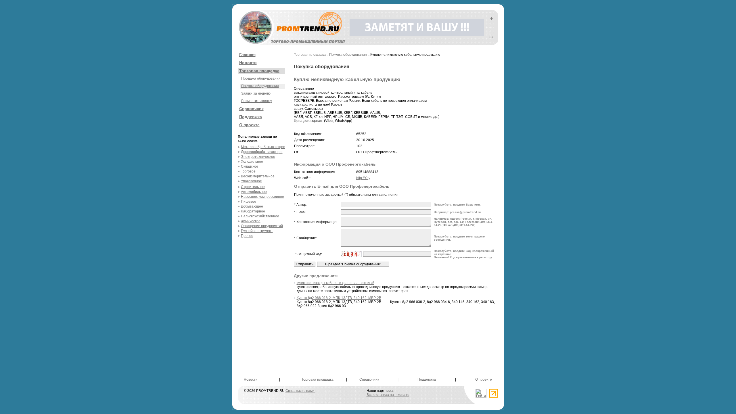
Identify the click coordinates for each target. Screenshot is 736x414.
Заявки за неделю (256, 93)
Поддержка (250, 116)
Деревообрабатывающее (262, 152)
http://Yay (363, 178)
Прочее (247, 236)
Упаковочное (251, 181)
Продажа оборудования (261, 78)
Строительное (253, 187)
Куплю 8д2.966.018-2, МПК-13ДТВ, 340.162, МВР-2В (339, 298)
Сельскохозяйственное (260, 216)
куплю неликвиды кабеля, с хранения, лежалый (335, 283)
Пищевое (248, 202)
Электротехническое (258, 157)
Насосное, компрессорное (262, 197)
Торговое (248, 171)
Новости (248, 62)
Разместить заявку (256, 101)
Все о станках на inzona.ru (388, 395)
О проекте (249, 124)
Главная (247, 54)
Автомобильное (254, 192)
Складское (249, 166)
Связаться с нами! (300, 391)
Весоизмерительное (258, 176)
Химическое (250, 221)
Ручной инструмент (257, 231)
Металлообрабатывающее (263, 147)
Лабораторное (253, 211)
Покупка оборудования (260, 86)
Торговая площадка (259, 70)
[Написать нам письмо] (491, 37)
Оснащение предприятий (262, 226)
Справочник (251, 108)
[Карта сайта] (491, 19)
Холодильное (252, 162)
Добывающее (252, 206)
